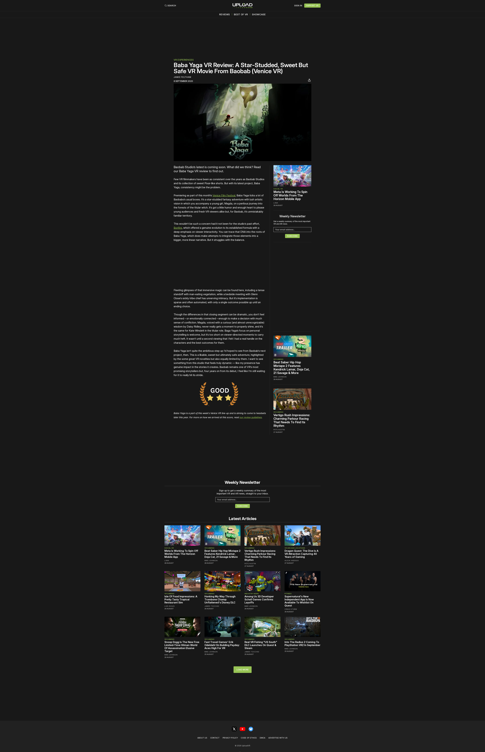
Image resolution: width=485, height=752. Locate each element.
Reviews (224, 14)
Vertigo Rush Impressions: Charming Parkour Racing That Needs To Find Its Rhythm (291, 420)
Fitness (288, 594)
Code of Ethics (249, 738)
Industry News (252, 594)
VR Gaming (278, 359)
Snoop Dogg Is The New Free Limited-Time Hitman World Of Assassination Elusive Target (181, 647)
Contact (215, 738)
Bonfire (178, 227)
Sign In (298, 5)
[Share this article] (309, 80)
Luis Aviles (169, 606)
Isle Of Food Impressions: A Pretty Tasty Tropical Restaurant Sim (180, 599)
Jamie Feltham (182, 77)
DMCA (262, 738)
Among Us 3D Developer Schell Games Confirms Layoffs (259, 599)
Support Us (312, 5)
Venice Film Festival (224, 195)
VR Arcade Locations (295, 548)
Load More (243, 669)
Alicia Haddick (292, 560)
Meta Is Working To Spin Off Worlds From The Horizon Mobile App (290, 195)
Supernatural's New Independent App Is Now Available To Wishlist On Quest (299, 601)
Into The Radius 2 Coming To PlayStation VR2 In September (302, 644)
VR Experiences (184, 59)
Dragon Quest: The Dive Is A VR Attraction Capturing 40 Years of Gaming (301, 553)
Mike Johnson (279, 377)
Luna (275, 203)
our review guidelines (251, 417)
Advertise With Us (278, 738)
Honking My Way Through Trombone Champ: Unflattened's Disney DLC (220, 599)
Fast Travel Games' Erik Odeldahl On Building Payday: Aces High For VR (222, 645)
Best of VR (241, 14)
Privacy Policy (230, 738)
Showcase (259, 14)
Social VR (278, 189)
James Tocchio (211, 606)
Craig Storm (291, 609)
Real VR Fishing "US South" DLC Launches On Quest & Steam (261, 645)
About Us (202, 738)
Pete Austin (279, 430)
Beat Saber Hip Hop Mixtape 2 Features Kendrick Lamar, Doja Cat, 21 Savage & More (291, 367)
